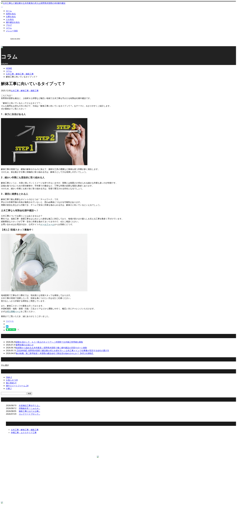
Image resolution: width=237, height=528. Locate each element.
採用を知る (11, 13)
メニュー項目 (12, 30)
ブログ (9, 25)
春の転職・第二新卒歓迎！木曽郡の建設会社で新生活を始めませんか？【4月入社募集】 (55, 353)
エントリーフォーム (15, 495)
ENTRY (9, 47)
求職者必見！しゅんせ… (29, 408)
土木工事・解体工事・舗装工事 (20, 74)
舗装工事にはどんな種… (29, 411)
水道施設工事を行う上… (29, 405)
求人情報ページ (14, 311)
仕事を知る (11, 16)
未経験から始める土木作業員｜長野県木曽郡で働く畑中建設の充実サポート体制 (51, 347)
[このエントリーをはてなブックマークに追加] (7, 327)
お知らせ (12, 380)
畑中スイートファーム (17, 385)
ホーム (9, 11)
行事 (8, 388)
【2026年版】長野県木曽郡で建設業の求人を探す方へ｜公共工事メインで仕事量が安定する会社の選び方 (62, 350)
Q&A (9, 377)
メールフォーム (47, 224)
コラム (9, 28)
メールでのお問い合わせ (68, 452)
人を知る (10, 19)
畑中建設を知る (13, 22)
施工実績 (11, 382)
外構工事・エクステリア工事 (24, 432)
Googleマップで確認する (13, 469)
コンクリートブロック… (29, 414)
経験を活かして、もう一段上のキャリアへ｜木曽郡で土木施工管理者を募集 (49, 342)
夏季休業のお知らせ (25, 344)
